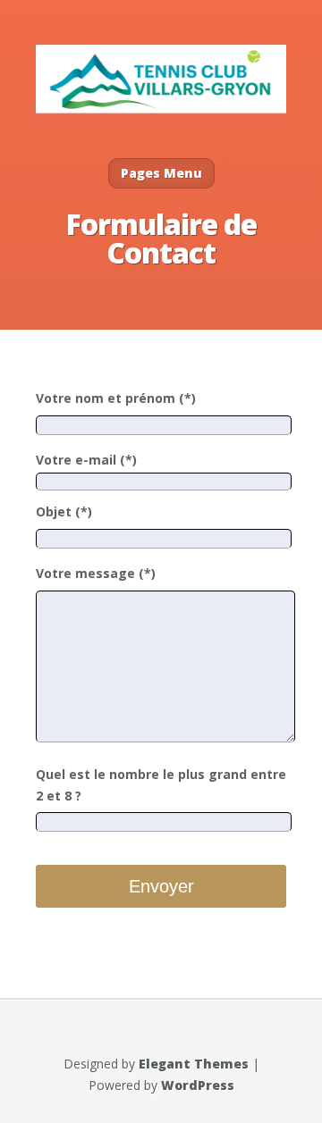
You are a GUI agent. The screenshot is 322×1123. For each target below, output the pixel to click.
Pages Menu (161, 172)
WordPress (197, 1085)
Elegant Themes (194, 1063)
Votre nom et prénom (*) (116, 398)
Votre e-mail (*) (86, 459)
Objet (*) (64, 511)
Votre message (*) (96, 573)
